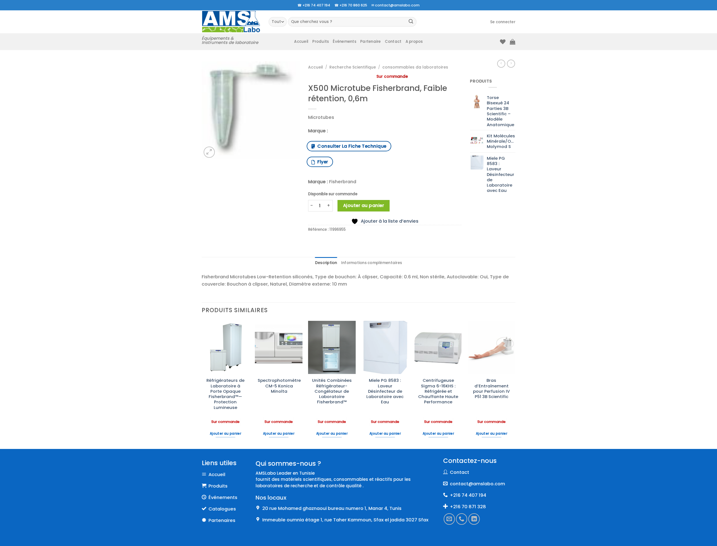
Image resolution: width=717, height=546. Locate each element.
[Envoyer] (411, 22)
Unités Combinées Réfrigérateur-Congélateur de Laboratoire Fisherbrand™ (332, 391)
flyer (321, 162)
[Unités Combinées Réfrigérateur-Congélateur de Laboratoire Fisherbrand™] (332, 347)
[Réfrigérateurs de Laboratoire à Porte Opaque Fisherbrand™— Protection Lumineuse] (225, 347)
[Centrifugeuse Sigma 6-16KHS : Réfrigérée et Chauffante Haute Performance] (438, 347)
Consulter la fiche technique (350, 146)
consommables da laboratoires (415, 67)
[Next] (515, 384)
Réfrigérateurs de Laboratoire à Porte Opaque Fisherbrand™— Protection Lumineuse (225, 394)
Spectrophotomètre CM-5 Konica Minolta (279, 386)
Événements (344, 41)
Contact (393, 41)
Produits (320, 41)
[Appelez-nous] (461, 519)
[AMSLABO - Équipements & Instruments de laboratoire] (231, 21)
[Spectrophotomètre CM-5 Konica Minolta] (278, 347)
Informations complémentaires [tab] (371, 262)
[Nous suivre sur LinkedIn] (474, 519)
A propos (414, 41)
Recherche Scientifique (352, 67)
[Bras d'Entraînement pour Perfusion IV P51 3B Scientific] (491, 347)
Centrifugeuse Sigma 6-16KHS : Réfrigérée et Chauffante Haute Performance (438, 391)
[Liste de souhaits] (503, 42)
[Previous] (202, 384)
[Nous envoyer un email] (449, 519)
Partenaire (370, 41)
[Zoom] (209, 152)
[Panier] (512, 42)
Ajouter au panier (363, 205)
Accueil (301, 41)
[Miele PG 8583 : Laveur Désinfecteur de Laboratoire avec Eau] (385, 347)
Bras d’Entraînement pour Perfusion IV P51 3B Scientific (491, 388)
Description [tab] (326, 262)
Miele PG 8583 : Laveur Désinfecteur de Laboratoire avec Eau (385, 391)
